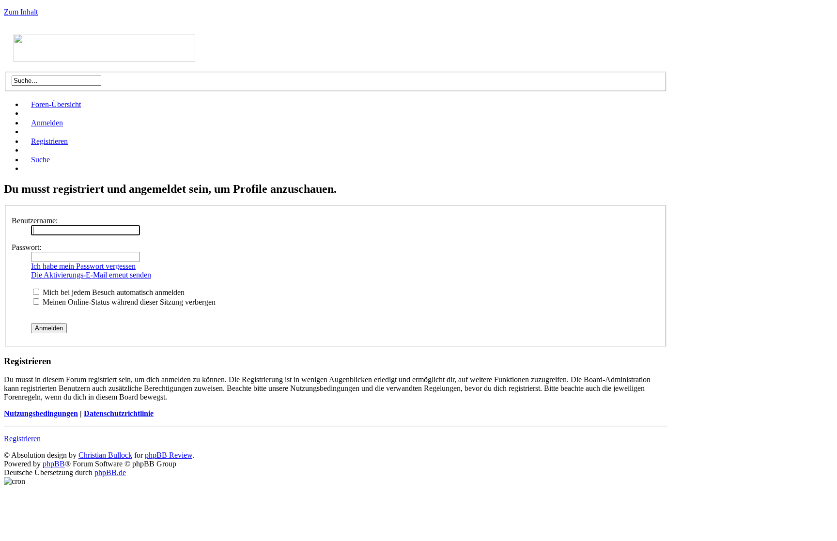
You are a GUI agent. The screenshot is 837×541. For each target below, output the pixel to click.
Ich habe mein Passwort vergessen (83, 266)
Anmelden (47, 123)
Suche (40, 159)
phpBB (54, 464)
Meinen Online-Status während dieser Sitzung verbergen (128, 302)
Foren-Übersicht (56, 104)
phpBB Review (168, 455)
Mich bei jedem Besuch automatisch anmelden (113, 292)
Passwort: (26, 247)
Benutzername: (35, 220)
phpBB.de (110, 472)
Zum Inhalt (21, 12)
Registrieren (49, 141)
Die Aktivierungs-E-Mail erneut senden (91, 275)
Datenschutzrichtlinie (119, 413)
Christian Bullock (105, 455)
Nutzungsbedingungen (41, 413)
